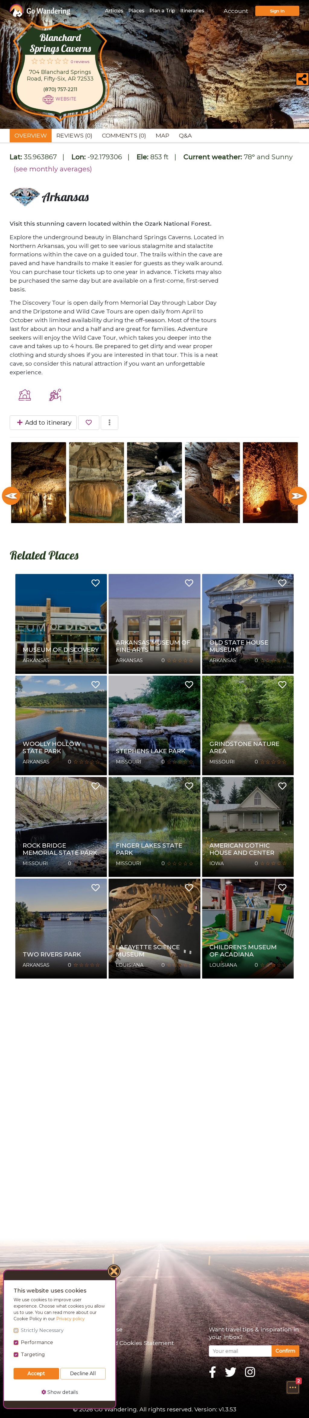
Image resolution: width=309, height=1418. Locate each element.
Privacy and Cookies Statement (129, 1343)
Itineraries (192, 11)
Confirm (285, 1351)
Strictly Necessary (42, 1330)
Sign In (277, 10)
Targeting (33, 1354)
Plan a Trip (162, 11)
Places (136, 11)
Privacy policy (70, 1318)
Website (66, 99)
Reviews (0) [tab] (74, 135)
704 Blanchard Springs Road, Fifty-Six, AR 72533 (60, 75)
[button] (292, 1387)
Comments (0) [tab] (124, 135)
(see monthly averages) (53, 169)
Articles (114, 11)
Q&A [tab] (185, 135)
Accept (36, 1373)
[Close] (114, 1272)
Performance (37, 1342)
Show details (62, 1392)
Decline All (83, 1373)
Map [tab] (162, 135)
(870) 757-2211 (60, 89)
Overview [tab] (30, 135)
